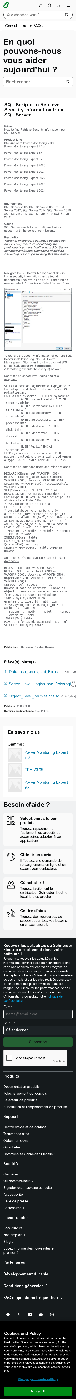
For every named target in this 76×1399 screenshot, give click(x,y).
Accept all (38, 1391)
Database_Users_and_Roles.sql (36, 671)
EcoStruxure (13, 1228)
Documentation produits (21, 1087)
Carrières (11, 1174)
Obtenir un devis (15, 1141)
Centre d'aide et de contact (24, 1127)
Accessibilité (13, 1194)
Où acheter (11, 1147)
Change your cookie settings (38, 1379)
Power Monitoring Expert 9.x (46, 785)
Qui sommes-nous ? (18, 1181)
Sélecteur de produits (20, 1100)
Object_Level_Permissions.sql (34, 696)
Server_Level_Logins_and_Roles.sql (40, 684)
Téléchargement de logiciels (25, 1093)
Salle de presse (15, 1201)
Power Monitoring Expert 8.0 (46, 755)
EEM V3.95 (33, 770)
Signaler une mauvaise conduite (27, 1188)
